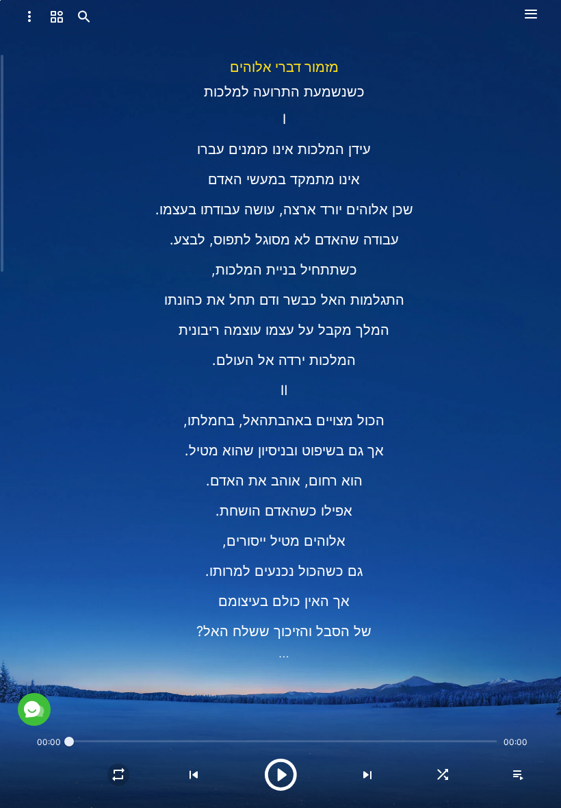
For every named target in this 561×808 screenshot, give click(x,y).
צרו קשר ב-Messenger (167, 677)
